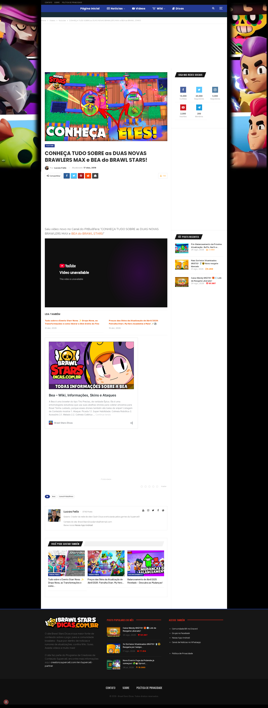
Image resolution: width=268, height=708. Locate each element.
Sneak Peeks (54, 574)
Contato (48, 2)
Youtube (50, 146)
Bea (53, 496)
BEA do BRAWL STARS (87, 233)
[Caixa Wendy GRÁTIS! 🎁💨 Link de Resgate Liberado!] (181, 282)
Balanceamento (135, 574)
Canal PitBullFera (66, 496)
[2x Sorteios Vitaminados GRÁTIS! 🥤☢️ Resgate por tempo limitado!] (113, 648)
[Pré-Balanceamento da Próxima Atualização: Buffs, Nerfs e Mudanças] (181, 248)
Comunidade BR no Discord (185, 629)
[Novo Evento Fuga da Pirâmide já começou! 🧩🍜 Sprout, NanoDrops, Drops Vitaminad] (113, 665)
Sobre (57, 2)
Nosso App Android (84, 525)
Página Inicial (90, 8)
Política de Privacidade (72, 2)
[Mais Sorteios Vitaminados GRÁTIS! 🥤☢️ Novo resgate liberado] (181, 265)
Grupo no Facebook (181, 633)
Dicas (180, 8)
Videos (140, 8)
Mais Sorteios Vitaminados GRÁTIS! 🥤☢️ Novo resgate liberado (204, 263)
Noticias (117, 8)
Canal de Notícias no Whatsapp (186, 642)
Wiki (160, 8)
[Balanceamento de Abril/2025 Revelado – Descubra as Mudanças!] (145, 563)
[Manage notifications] (6, 701)
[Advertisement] (134, 47)
